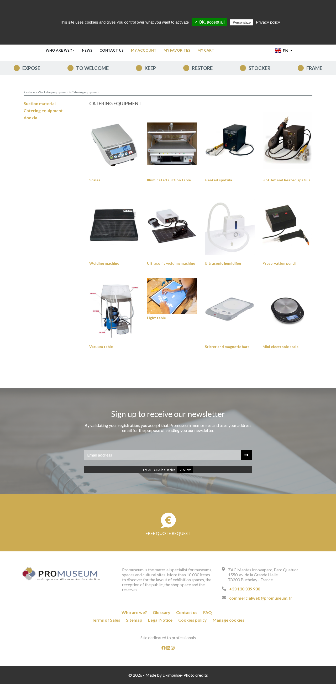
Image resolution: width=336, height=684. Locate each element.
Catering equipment (85, 92)
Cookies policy (192, 619)
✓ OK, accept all (209, 22)
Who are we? (134, 612)
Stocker (259, 68)
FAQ (207, 612)
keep (150, 68)
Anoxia (30, 117)
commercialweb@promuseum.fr (260, 597)
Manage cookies (228, 619)
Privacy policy (268, 22)
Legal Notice (160, 619)
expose (31, 68)
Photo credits (195, 674)
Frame (314, 68)
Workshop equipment (53, 92)
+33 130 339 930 (244, 588)
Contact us (111, 50)
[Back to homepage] (61, 574)
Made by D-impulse (163, 674)
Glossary (161, 612)
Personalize (242, 22)
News (87, 50)
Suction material (40, 103)
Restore (202, 68)
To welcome (92, 68)
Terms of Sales (106, 619)
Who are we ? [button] (59, 50)
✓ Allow (185, 470)
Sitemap (134, 619)
